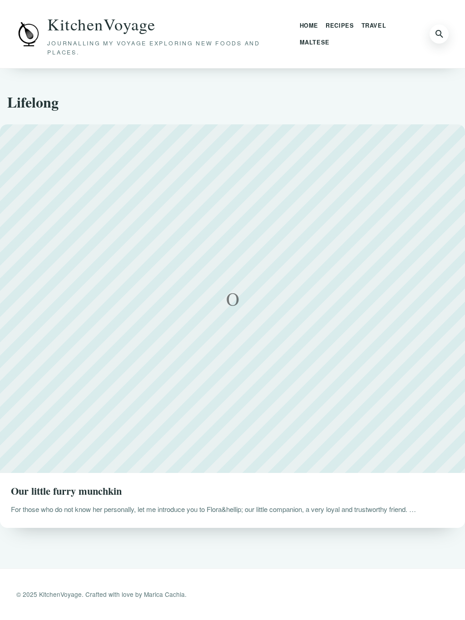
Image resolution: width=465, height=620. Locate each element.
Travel (373, 25)
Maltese (315, 42)
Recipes (340, 25)
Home (309, 25)
